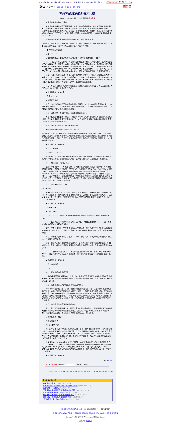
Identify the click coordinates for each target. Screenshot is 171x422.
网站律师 (92, 413)
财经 (59, 2)
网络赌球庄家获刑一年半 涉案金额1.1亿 (58, 395)
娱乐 (51, 2)
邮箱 (91, 2)
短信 (87, 2)
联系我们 (78, 413)
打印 (104, 371)
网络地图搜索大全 (50, 383)
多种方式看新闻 (84, 371)
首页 (40, 2)
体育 (48, 2)
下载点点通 (96, 371)
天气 (83, 2)
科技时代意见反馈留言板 (69, 409)
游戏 (75, 2)
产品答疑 (115, 413)
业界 (74, 7)
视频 (55, 2)
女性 (79, 2)
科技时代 (68, 7)
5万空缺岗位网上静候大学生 (54, 399)
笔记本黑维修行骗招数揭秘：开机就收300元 (60, 386)
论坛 (57, 371)
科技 (63, 2)
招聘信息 (85, 413)
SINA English (100, 413)
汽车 (67, 2)
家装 (44, 189)
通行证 (100, 2)
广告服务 (71, 413)
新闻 (44, 2)
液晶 (44, 43)
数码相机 (45, 133)
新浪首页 (60, 7)
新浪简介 (56, 413)
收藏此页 (65, 371)
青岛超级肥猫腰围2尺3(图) (53, 392)
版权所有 (89, 421)
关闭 (110, 371)
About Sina (63, 413)
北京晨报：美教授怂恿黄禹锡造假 (56, 397)
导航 (95, 2)
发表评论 (108, 360)
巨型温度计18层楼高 (51, 388)
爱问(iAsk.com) (51, 364)
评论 (51, 371)
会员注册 (108, 413)
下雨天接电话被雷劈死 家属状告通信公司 (59, 390)
